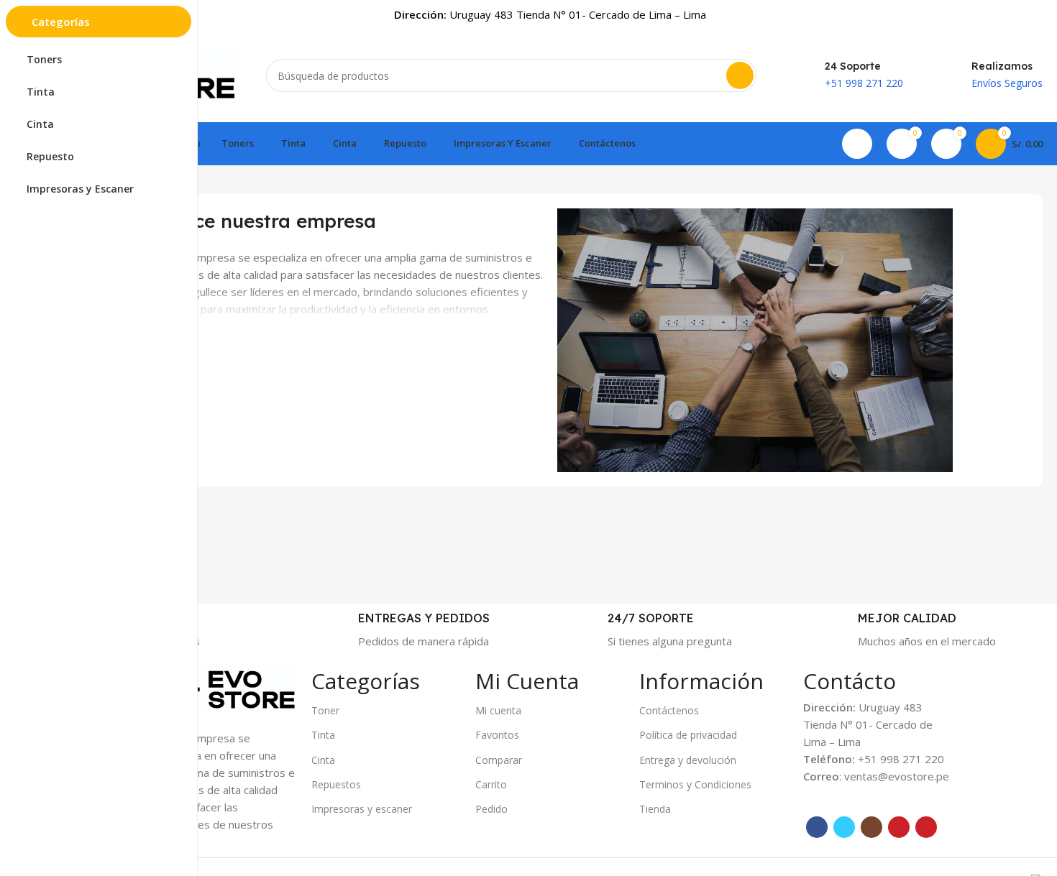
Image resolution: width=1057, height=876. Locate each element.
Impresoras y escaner (361, 809)
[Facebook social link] (817, 827)
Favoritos (497, 735)
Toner (325, 710)
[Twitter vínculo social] (844, 827)
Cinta (323, 760)
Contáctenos (669, 710)
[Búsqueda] (740, 75)
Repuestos (336, 784)
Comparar (498, 760)
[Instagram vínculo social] (871, 827)
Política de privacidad (688, 735)
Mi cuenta (498, 710)
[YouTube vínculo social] (899, 827)
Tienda (655, 809)
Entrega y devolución (687, 760)
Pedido (491, 809)
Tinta (323, 735)
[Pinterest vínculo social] (926, 827)
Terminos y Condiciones (695, 784)
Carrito (491, 784)
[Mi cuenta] (857, 143)
